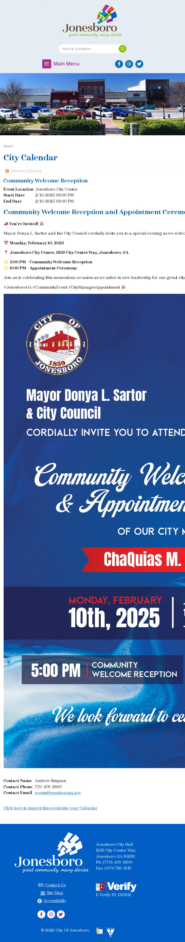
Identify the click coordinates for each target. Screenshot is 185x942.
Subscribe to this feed (26, 171)
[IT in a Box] (109, 933)
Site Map (55, 892)
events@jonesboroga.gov (58, 792)
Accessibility (55, 900)
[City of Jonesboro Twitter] (139, 64)
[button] (122, 49)
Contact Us (55, 885)
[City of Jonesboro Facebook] (119, 64)
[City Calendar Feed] (7, 171)
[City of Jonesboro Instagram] (129, 64)
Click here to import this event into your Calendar (50, 808)
